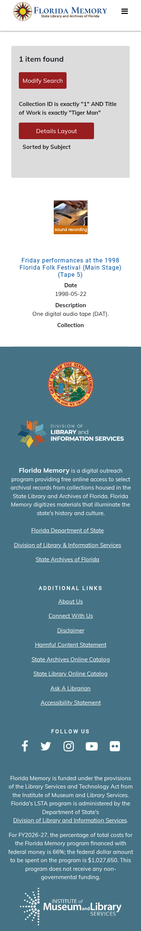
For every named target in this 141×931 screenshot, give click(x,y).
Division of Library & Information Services (67, 545)
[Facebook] (24, 746)
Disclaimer (70, 630)
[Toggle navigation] (124, 13)
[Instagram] (69, 746)
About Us (70, 601)
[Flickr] (115, 746)
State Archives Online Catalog (71, 659)
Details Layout (56, 131)
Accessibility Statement (71, 702)
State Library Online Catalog (70, 673)
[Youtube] (92, 746)
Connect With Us (71, 615)
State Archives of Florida (67, 559)
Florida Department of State (67, 530)
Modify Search (43, 80)
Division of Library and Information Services (70, 820)
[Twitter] (46, 746)
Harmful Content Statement (70, 644)
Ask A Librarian (70, 688)
